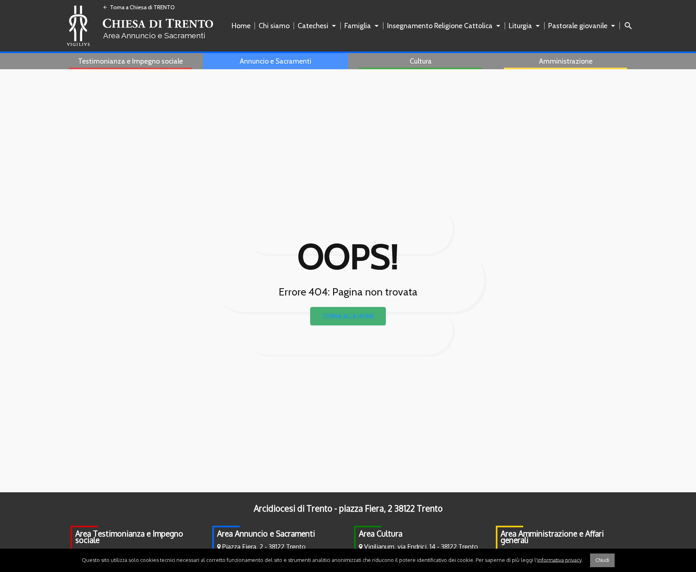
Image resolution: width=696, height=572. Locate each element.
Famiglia (357, 25)
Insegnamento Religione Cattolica (440, 25)
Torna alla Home (348, 316)
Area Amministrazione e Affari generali (552, 537)
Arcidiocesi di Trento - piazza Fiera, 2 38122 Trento (348, 508)
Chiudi (602, 560)
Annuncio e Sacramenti (275, 61)
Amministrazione (565, 61)
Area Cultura (380, 534)
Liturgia (520, 25)
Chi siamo (274, 25)
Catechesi (313, 25)
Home (241, 25)
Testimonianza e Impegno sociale (130, 61)
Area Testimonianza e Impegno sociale (129, 537)
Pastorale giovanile (577, 25)
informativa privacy (559, 559)
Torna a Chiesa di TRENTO (139, 7)
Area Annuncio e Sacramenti (266, 534)
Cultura (421, 61)
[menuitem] (242, 26)
